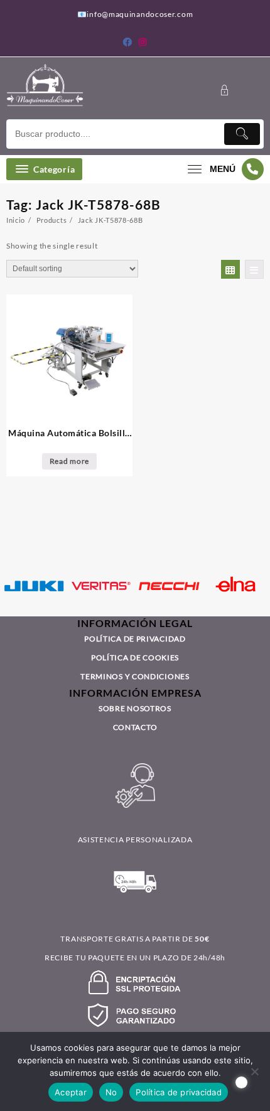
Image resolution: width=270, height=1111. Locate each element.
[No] (254, 1071)
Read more (69, 461)
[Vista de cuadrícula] (230, 269)
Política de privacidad (179, 1092)
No (111, 1092)
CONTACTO (135, 727)
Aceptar (71, 1092)
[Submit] (242, 134)
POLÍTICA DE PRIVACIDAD (134, 638)
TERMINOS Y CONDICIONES (134, 676)
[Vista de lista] (254, 269)
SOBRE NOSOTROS (135, 708)
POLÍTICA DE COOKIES (135, 657)
